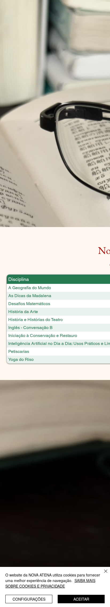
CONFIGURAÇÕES (29, 599)
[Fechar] (102, 574)
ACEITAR (81, 599)
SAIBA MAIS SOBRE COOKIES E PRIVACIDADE (50, 583)
